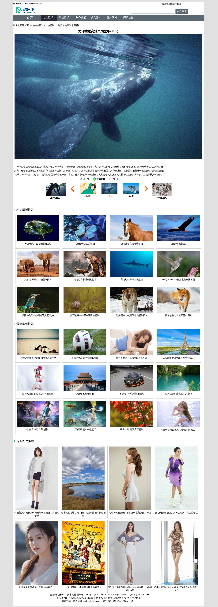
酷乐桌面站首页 (21, 25)
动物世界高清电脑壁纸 (131, 243)
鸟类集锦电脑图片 (179, 243)
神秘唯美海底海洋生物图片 (37, 243)
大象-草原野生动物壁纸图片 (38, 279)
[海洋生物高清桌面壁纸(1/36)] (108, 96)
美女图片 (96, 17)
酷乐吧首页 (167, 4)
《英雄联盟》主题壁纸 (85, 429)
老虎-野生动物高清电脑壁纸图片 (132, 315)
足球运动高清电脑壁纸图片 (84, 358)
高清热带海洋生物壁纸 (131, 279)
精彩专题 (128, 17)
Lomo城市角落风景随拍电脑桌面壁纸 (37, 358)
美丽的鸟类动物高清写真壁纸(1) (38, 315)
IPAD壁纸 (80, 17)
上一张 (86, 179)
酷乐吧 (80, 594)
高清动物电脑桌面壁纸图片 (178, 315)
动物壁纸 (49, 25)
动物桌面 (37, 25)
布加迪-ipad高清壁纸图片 (131, 393)
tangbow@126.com (91, 601)
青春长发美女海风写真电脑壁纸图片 (178, 429)
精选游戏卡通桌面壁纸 (85, 279)
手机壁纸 (64, 17)
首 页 (30, 17)
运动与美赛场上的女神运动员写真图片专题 (176, 512)
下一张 (112, 179)
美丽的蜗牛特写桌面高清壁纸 (84, 315)
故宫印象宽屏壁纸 (85, 393)
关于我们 (177, 4)
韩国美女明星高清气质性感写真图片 (37, 587)
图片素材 (112, 17)
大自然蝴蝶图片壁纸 (85, 243)
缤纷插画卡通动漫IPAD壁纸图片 (179, 358)
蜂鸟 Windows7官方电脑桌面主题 (178, 279)
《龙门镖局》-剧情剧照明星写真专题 (83, 587)
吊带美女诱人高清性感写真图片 (131, 358)
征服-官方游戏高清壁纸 (37, 429)
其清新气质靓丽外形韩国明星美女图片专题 (130, 512)
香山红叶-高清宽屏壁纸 (131, 429)
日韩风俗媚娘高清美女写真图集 (37, 394)
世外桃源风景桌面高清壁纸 (178, 393)
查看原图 (101, 179)
